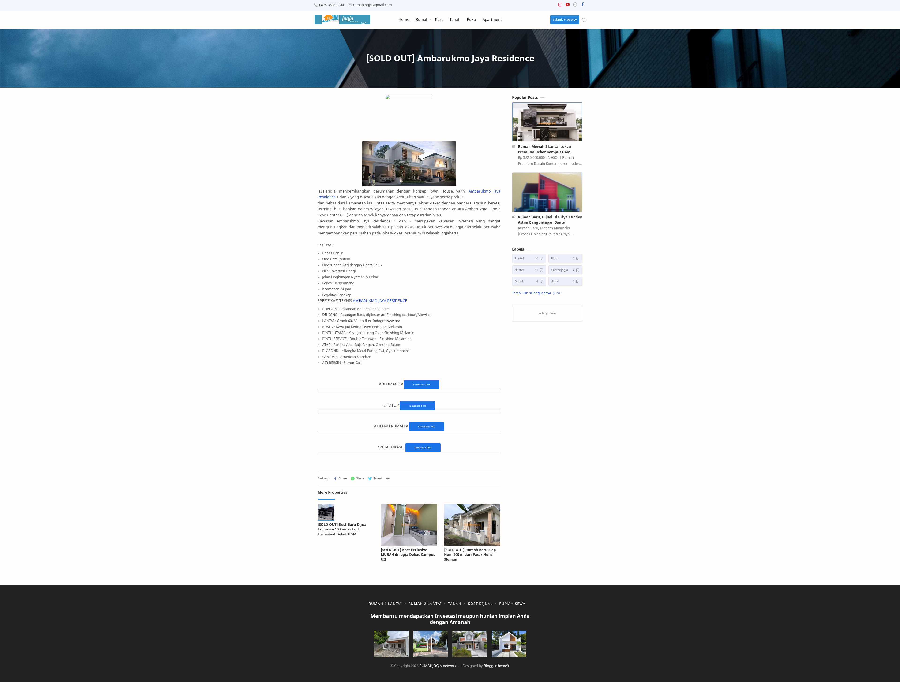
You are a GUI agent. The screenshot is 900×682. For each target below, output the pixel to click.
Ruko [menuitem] (471, 19)
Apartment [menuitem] (492, 19)
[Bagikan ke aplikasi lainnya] (388, 478)
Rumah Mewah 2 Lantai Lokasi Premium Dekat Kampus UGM (544, 149)
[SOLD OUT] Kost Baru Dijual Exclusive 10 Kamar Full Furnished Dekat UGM (343, 529)
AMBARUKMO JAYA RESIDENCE (380, 300)
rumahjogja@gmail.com (372, 5)
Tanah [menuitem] (455, 19)
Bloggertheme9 (496, 665)
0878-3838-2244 (331, 5)
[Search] (583, 19)
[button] (560, 5)
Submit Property (565, 19)
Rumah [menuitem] (422, 19)
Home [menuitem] (403, 19)
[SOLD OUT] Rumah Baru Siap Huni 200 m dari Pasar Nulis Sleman (470, 554)
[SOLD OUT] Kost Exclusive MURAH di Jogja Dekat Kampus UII (408, 554)
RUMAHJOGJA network (438, 665)
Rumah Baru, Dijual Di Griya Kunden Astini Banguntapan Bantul (550, 220)
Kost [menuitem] (439, 19)
